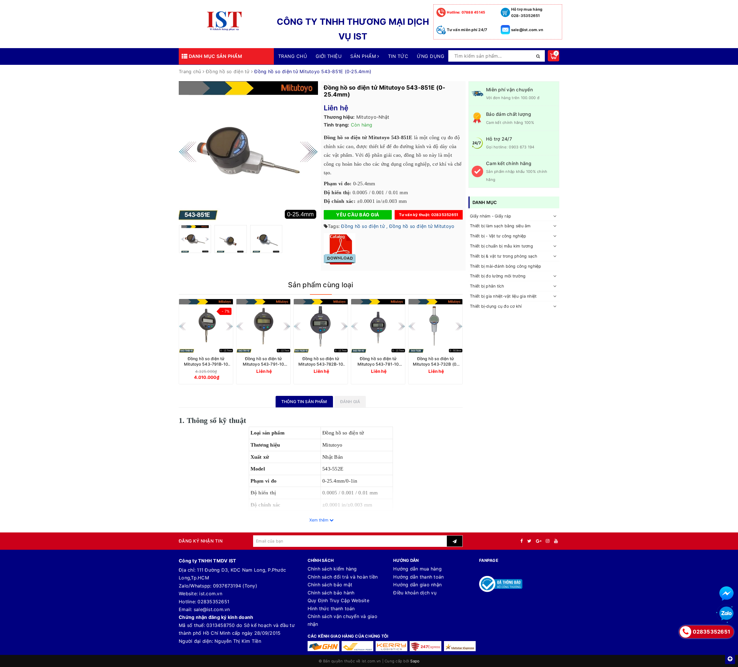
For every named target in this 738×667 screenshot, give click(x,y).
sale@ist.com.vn (527, 29)
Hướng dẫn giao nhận (417, 584)
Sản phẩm (363, 56)
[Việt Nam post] (357, 646)
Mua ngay (217, 371)
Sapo (414, 661)
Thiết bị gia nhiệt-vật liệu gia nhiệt (503, 296)
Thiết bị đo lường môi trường (498, 276)
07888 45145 (466, 12)
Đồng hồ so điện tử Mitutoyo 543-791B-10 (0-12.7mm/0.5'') (206, 361)
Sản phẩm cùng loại (320, 285)
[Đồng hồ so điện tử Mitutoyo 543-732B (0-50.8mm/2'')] (435, 326)
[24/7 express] (425, 646)
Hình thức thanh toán (331, 608)
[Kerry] (391, 646)
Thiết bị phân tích (487, 286)
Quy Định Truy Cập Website (338, 600)
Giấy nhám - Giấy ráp (490, 215)
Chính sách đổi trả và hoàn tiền (343, 577)
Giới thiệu (329, 56)
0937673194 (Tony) (235, 586)
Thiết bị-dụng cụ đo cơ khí (496, 306)
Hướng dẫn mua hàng (417, 569)
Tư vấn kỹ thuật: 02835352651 (428, 214)
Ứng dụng (430, 56)
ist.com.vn (210, 593)
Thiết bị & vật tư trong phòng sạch (503, 256)
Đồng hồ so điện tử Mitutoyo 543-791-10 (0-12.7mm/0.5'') (263, 361)
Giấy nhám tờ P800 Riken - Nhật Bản (65, 647)
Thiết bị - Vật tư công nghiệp (498, 236)
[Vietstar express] (460, 646)
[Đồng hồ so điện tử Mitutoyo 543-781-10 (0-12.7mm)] (378, 326)
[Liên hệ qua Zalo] (726, 613)
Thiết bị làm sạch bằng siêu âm (500, 226)
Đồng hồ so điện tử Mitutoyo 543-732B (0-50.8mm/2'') (435, 361)
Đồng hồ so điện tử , (364, 226)
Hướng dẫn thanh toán (418, 577)
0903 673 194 (521, 147)
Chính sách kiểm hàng (332, 569)
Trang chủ (292, 56)
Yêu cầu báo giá (357, 215)
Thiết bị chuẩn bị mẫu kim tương (501, 245)
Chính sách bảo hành (331, 593)
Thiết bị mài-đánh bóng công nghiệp (505, 266)
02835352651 (213, 601)
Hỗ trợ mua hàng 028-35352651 (527, 12)
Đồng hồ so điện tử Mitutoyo (422, 226)
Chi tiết (274, 371)
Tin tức (398, 56)
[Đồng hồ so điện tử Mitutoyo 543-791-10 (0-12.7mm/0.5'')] (263, 326)
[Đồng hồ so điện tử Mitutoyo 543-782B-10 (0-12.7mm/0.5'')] (321, 326)
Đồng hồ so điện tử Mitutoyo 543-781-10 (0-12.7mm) (378, 361)
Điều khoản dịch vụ (414, 593)
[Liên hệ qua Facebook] (726, 593)
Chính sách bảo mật (330, 584)
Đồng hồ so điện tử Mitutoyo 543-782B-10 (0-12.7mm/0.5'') (320, 361)
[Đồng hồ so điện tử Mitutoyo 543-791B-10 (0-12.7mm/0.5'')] (206, 326)
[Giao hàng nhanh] (323, 646)
